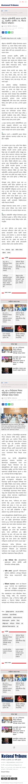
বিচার (18, 620)
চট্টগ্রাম (4, 253)
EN (20, 2)
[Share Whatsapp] (9, 32)
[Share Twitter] (6, 32)
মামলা (8, 253)
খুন (17, 626)
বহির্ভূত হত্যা (5, 623)
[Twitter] (5, 779)
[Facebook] (2, 779)
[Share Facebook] (3, 32)
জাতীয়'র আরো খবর (14, 302)
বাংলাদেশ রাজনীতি (6, 617)
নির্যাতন (18, 623)
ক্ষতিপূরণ (12, 623)
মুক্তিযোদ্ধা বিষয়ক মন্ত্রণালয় (8, 626)
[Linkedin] (9, 779)
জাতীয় (6, 11)
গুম (22, 623)
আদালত (8, 250)
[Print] (12, 32)
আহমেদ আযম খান (17, 617)
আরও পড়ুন (14, 344)
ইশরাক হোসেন (5, 620)
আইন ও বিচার (19, 250)
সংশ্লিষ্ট (6, 258)
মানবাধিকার (5, 615)
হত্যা (13, 250)
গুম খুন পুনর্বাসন (19, 612)
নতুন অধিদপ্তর (13, 615)
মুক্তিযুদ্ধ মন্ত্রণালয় (10, 612)
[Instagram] (12, 779)
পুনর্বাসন (13, 620)
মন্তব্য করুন (8, 293)
